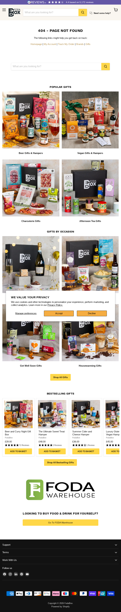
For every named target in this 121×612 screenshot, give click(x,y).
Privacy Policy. (55, 305)
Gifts (88, 44)
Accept (59, 313)
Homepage (36, 44)
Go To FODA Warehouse (60, 522)
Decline (92, 313)
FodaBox (9, 438)
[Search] (82, 12)
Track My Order (66, 44)
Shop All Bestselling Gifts (60, 462)
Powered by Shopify (60, 606)
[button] (18, 445)
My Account (50, 44)
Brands (80, 44)
